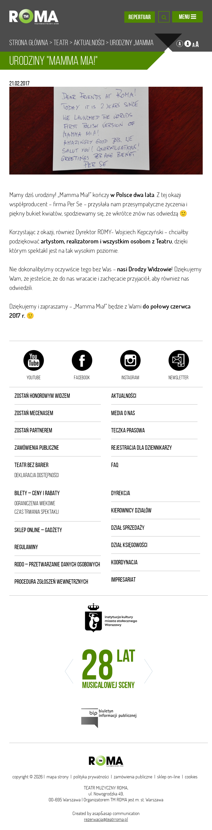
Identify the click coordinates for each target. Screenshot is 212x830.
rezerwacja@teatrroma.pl (106, 819)
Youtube (34, 377)
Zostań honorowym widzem (42, 395)
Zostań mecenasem (33, 413)
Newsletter (178, 377)
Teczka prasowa (128, 430)
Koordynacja (124, 562)
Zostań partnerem (33, 430)
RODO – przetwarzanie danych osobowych (57, 564)
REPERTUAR (139, 17)
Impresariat (123, 579)
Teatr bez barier (31, 465)
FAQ (114, 465)
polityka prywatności (91, 777)
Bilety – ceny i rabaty (37, 493)
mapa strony (58, 777)
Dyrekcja (120, 493)
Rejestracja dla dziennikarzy (141, 447)
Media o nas (123, 413)
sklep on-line (168, 777)
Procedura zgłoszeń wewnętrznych (51, 581)
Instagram (130, 377)
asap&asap (102, 813)
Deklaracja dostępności (36, 475)
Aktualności (89, 42)
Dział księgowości (129, 545)
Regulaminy (26, 547)
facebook (82, 377)
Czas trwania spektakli (36, 512)
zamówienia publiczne (133, 777)
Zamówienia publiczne (36, 447)
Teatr (61, 42)
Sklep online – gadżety (38, 530)
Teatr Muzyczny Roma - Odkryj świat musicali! (33, 17)
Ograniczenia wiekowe (34, 503)
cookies (191, 777)
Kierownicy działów (131, 510)
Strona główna (28, 42)
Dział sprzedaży (128, 527)
